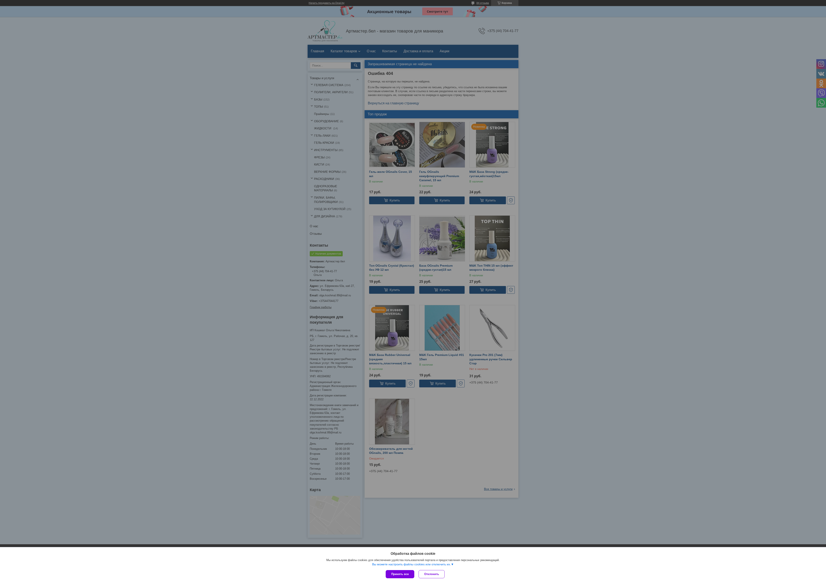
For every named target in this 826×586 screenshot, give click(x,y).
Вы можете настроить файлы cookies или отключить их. (411, 564)
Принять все (400, 574)
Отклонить (431, 574)
